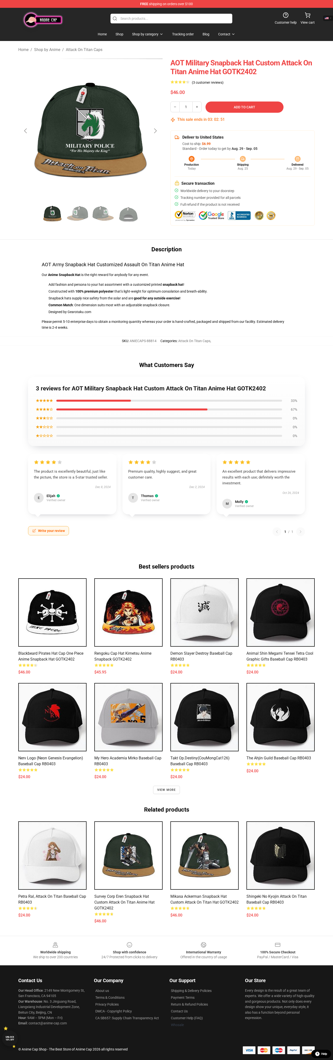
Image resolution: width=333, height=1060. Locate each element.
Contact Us (179, 1011)
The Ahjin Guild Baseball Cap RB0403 (278, 758)
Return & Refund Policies (189, 1004)
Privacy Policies (107, 1004)
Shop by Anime (47, 49)
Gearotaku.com (79, 312)
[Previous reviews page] (277, 531)
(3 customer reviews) (208, 82)
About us (102, 991)
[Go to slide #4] (128, 214)
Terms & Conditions (110, 997)
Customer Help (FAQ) (187, 1018)
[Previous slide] (26, 131)
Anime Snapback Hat (64, 275)
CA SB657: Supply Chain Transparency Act (127, 1018)
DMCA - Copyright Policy (113, 1011)
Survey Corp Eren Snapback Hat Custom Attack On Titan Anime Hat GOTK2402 (124, 902)
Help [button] (324, 1054)
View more (166, 790)
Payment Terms (183, 997)
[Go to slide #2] (77, 214)
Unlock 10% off (10, 1038)
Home (23, 49)
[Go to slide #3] (103, 214)
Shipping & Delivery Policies (191, 991)
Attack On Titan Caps (84, 49)
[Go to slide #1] (52, 214)
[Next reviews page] (300, 531)
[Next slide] (155, 131)
